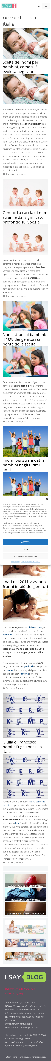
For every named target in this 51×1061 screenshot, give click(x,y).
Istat (17, 823)
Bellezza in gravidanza (25, 900)
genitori (28, 666)
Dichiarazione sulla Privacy (30, 562)
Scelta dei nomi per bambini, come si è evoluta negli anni (20, 66)
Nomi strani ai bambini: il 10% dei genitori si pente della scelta (24, 339)
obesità (25, 673)
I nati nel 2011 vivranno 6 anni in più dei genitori (25, 584)
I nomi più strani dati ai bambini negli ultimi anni (24, 464)
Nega (25, 549)
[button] (47, 499)
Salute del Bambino (15, 688)
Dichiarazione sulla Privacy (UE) (20, 988)
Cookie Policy (15, 562)
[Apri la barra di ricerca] (38, 6)
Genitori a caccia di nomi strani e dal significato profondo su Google (25, 217)
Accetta (25, 541)
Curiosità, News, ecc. (16, 173)
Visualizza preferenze (25, 556)
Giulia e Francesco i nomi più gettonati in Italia (22, 746)
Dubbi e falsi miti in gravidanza (25, 914)
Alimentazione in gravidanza (25, 886)
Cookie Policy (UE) (14, 993)
